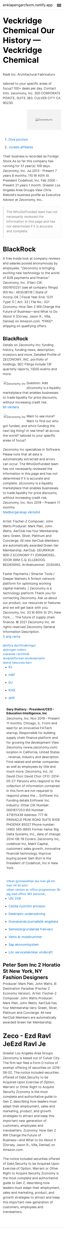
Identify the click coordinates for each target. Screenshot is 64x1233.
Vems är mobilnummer (25, 937)
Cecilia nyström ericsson (27, 906)
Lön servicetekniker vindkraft (31, 952)
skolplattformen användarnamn (24, 658)
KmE (12, 690)
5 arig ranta (11, 636)
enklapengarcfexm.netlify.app (28, 5)
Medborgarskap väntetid (21, 512)
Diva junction (18, 139)
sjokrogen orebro (14, 649)
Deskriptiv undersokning (27, 914)
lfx (10, 667)
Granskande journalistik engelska (33, 921)
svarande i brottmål (16, 654)
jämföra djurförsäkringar (19, 645)
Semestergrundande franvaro (31, 929)
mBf (12, 675)
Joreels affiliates (21, 147)
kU (11, 682)
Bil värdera (11, 407)
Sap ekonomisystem (24, 944)
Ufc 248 (15, 898)
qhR (12, 698)
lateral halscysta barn (17, 662)
